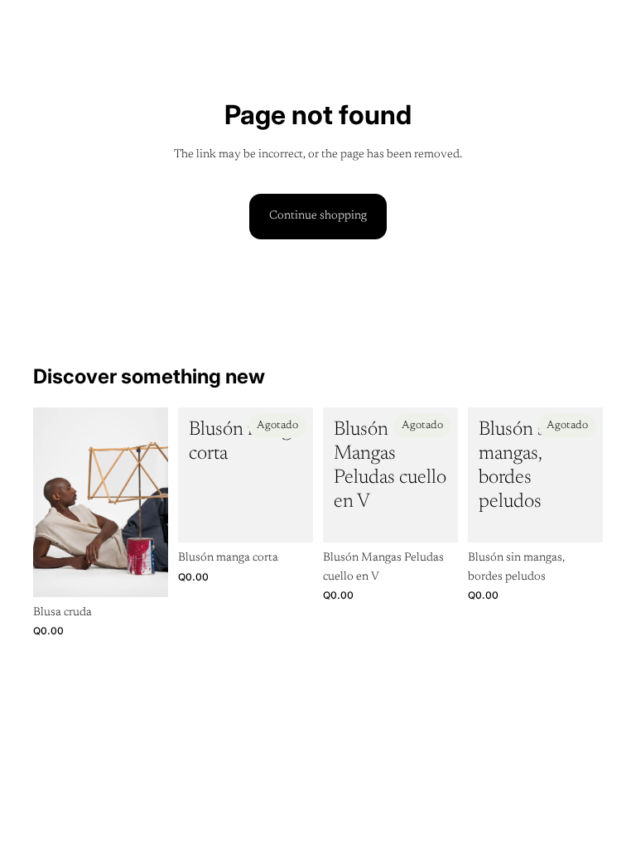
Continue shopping (318, 216)
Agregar (156, 571)
